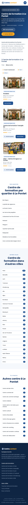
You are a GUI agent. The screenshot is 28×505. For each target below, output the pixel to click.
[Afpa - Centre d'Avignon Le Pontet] (14, 148)
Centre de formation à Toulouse (10, 473)
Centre (10, 3)
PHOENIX (6, 94)
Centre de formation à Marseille (10, 468)
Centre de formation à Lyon (9, 471)
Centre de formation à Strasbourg (10, 475)
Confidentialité (19, 498)
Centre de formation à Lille (8, 478)
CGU (14, 498)
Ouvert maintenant (9, 70)
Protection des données (9, 500)
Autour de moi (9, 34)
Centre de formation (12, 25)
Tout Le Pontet (9, 29)
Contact (23, 500)
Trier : (3, 65)
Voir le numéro (10, 136)
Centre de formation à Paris (9, 466)
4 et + (20, 70)
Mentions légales (8, 498)
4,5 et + (6, 73)
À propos (18, 500)
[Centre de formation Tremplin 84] (14, 115)
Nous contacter (5, 491)
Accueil (3, 25)
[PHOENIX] (14, 83)
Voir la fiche (7, 103)
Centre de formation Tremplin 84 (13, 126)
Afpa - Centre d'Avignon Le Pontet (12, 159)
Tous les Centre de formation (9, 486)
